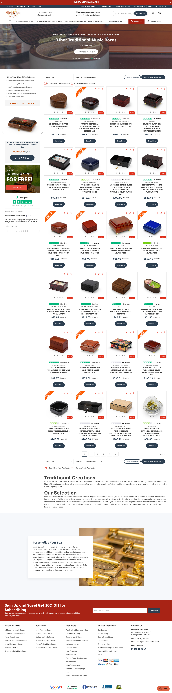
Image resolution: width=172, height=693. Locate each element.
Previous (2, 132)
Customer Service (22, 6)
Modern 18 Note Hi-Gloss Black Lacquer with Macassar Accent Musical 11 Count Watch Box (121, 189)
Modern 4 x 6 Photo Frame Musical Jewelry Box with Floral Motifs (58, 311)
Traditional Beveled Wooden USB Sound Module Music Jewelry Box (152, 371)
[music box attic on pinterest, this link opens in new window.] (142, 649)
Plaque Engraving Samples (76, 658)
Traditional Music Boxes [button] (24, 21)
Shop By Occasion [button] (122, 6)
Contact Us (102, 630)
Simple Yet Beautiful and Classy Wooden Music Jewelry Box (121, 250)
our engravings (69, 567)
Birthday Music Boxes (44, 633)
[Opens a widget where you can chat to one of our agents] (163, 689)
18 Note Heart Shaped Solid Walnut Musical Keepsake (58, 126)
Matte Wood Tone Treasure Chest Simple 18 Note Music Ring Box (59, 369)
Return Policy (103, 633)
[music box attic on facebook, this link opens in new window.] (132, 649)
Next (42, 132)
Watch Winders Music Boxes (16, 640)
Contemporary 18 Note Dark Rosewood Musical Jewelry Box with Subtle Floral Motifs (152, 188)
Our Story (9, 6)
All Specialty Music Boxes (15, 630)
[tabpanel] (58, 100)
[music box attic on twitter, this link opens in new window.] (145, 649)
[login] (153, 13)
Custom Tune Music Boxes (153, 77)
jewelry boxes (114, 496)
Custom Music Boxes (114, 21)
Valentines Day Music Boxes (46, 647)
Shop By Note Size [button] (87, 6)
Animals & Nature (11, 647)
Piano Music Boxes (12, 637)
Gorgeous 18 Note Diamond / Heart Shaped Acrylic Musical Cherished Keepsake (152, 432)
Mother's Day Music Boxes (46, 644)
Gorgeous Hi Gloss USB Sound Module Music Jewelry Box (90, 369)
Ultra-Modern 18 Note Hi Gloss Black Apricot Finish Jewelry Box (90, 311)
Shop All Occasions (43, 630)
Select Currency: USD (156, 6)
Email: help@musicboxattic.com (145, 641)
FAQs (33, 6)
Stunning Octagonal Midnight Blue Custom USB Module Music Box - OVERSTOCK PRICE (89, 188)
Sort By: (79, 77)
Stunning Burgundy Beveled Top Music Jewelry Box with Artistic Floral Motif (152, 127)
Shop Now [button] (22, 157)
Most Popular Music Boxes (89, 15)
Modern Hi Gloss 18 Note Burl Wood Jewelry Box (121, 125)
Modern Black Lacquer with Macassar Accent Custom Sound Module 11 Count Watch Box (90, 432)
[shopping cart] (159, 13)
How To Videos (71, 651)
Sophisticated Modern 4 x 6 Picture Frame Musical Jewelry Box (58, 187)
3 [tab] (59, 112)
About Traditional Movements (77, 640)
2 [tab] (57, 112)
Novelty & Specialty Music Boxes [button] (49, 21)
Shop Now (59, 141)
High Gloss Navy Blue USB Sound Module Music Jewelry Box (152, 250)
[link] (22, 123)
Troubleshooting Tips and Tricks (110, 647)
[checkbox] (22, 81)
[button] (156, 6)
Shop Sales (138, 21)
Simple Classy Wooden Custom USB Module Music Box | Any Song (90, 250)
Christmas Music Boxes (45, 637)
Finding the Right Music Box (77, 630)
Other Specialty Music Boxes (16, 651)
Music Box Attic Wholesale (76, 675)
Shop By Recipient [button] (105, 6)
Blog (39, 6)
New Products (156, 21)
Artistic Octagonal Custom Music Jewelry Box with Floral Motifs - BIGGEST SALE (90, 127)
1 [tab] (54, 112)
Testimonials (71, 661)
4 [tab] (62, 112)
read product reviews (86, 51)
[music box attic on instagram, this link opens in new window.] (135, 649)
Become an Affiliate (74, 637)
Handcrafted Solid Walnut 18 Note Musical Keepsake (121, 311)
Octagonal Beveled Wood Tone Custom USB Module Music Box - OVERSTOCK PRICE (58, 251)
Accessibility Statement (107, 651)
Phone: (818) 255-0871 (140, 638)
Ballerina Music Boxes (96, 21)
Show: (48, 77)
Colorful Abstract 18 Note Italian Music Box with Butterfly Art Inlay (121, 369)
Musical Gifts (71, 654)
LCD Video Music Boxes (13, 644)
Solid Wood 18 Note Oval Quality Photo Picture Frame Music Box (152, 311)
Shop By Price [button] (138, 6)
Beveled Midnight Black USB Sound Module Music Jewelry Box (59, 430)
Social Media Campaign (75, 668)
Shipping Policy (104, 644)
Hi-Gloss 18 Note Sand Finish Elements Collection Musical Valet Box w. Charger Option (121, 432)
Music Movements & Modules (75, 21)
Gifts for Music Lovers (74, 665)
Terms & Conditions (105, 637)
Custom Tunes (47, 12)
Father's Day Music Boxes (45, 640)
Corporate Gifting (46, 15)
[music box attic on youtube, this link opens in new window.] (139, 649)
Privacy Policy (103, 640)
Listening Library (132, 77)
